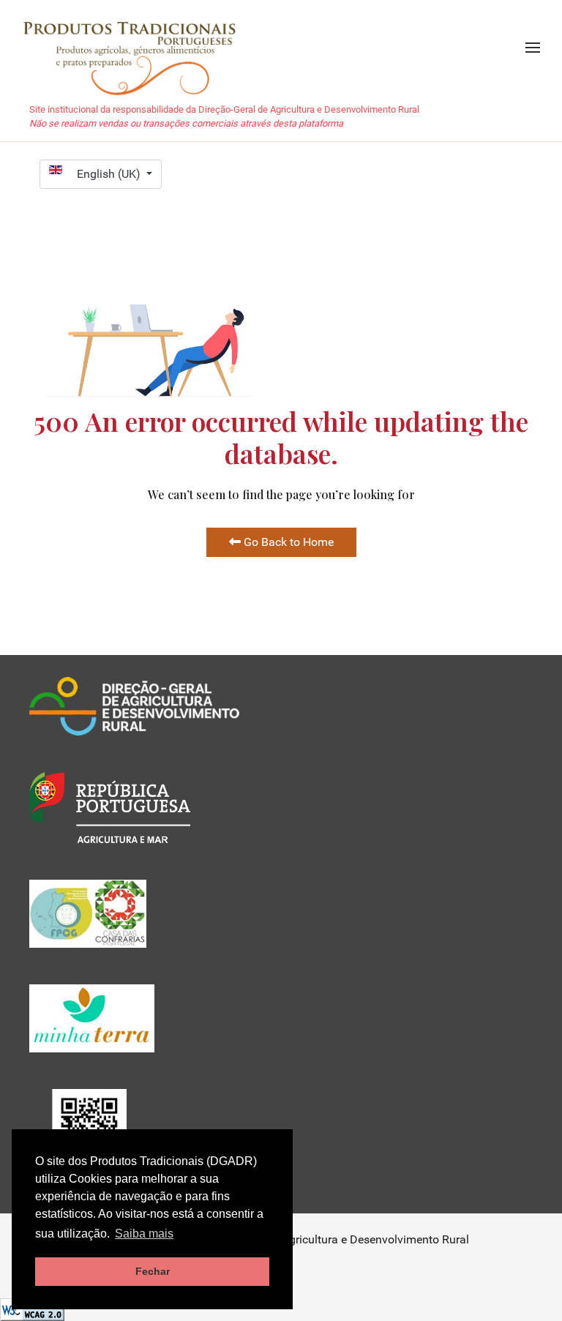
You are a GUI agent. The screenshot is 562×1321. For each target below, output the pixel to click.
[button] (532, 47)
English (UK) (110, 174)
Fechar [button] (152, 1271)
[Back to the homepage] (136, 47)
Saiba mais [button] (144, 1233)
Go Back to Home (287, 542)
